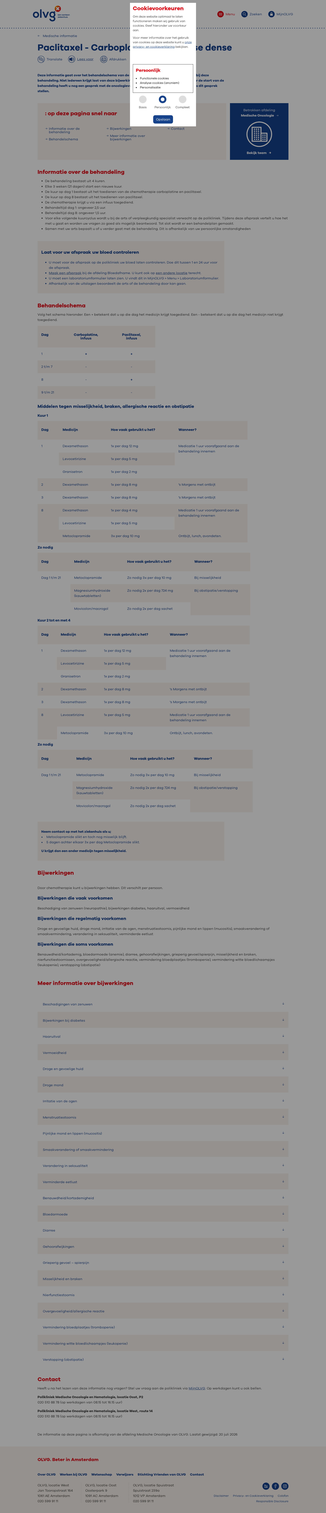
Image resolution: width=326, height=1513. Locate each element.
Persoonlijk (163, 107)
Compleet (182, 107)
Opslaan (163, 119)
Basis (143, 107)
